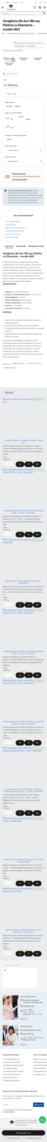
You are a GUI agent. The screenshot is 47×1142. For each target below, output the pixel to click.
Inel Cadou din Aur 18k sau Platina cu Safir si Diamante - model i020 (23, 931)
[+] (13, 464)
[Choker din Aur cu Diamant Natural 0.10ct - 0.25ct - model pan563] (23, 837)
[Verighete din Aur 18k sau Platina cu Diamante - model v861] (9, 978)
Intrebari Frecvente (36, 246)
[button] (23, 1132)
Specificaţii (20, 246)
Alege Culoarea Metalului (13, 113)
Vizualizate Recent (12, 963)
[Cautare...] (44, 13)
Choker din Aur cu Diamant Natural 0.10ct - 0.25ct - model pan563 (23, 860)
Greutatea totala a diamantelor (16, 135)
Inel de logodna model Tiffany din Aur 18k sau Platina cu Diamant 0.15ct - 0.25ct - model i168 (23, 790)
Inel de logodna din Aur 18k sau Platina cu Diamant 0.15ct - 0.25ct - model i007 (23, 511)
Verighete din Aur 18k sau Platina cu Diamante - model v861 (26, 976)
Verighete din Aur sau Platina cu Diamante (21, 33)
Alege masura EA (10, 146)
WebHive (24, 1125)
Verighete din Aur (10, 368)
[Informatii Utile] (22, 2)
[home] (3, 33)
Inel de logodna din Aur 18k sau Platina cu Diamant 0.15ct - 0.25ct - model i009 (23, 652)
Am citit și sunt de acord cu (17, 1111)
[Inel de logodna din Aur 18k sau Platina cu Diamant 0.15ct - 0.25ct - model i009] (23, 629)
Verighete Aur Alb (18, 363)
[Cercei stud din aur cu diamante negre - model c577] (23, 418)
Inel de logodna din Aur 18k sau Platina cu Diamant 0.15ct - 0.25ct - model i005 (23, 722)
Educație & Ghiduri (11, 1055)
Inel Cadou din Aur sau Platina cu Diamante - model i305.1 (23, 582)
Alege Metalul (9, 102)
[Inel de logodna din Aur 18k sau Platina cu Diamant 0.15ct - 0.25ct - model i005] (23, 699)
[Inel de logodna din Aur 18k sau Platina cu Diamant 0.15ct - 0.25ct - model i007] (23, 488)
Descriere (9, 246)
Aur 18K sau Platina (34, 363)
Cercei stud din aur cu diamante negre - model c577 (23, 441)
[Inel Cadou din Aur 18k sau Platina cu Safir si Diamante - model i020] (23, 908)
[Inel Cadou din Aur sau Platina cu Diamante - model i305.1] (23, 559)
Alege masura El (10, 157)
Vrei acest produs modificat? (13, 50)
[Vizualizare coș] (44, 7)
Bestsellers (9, 392)
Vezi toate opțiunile (19, 179)
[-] (5, 464)
